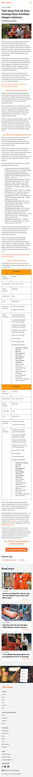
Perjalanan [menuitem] (4, 718)
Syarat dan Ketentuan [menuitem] (7, 759)
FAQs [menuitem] (3, 708)
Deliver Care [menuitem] (5, 733)
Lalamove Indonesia (10, 21)
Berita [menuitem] (3, 739)
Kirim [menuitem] (3, 697)
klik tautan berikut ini (7, 525)
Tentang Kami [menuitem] (5, 730)
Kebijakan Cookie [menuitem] (6, 757)
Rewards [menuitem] (4, 705)
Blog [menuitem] (3, 736)
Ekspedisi (21, 560)
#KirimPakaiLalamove (9, 560)
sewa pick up (14, 521)
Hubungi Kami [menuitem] (5, 744)
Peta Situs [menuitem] (4, 747)
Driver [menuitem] (3, 700)
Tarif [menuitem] (3, 702)
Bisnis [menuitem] (3, 694)
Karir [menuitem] (3, 741)
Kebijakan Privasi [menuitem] (6, 754)
